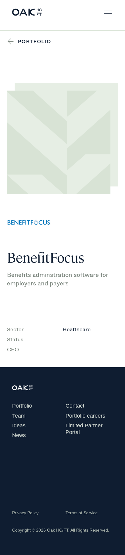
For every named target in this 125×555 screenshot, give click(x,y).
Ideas (18, 425)
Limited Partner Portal (84, 428)
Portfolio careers (85, 416)
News (19, 435)
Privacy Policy (25, 512)
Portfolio (22, 406)
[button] (108, 12)
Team (18, 416)
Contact (75, 406)
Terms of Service (82, 512)
